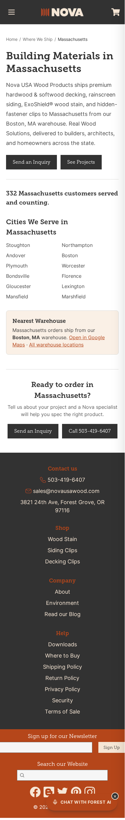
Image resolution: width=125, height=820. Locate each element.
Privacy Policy (62, 689)
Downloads (62, 644)
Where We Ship (38, 39)
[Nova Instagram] (89, 792)
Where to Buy (62, 655)
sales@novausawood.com (66, 491)
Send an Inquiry (31, 162)
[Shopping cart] (115, 12)
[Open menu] (11, 12)
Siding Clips (62, 550)
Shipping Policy (62, 667)
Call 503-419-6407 (90, 431)
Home (12, 39)
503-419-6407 (66, 480)
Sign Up (112, 747)
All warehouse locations (56, 345)
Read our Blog (62, 614)
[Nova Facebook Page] (35, 792)
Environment (62, 603)
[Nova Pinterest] (76, 792)
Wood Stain (62, 539)
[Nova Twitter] (62, 792)
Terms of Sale (62, 711)
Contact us (62, 469)
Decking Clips (62, 561)
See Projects (81, 162)
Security (62, 700)
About (62, 592)
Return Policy (62, 678)
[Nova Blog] (49, 792)
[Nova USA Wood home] (62, 12)
